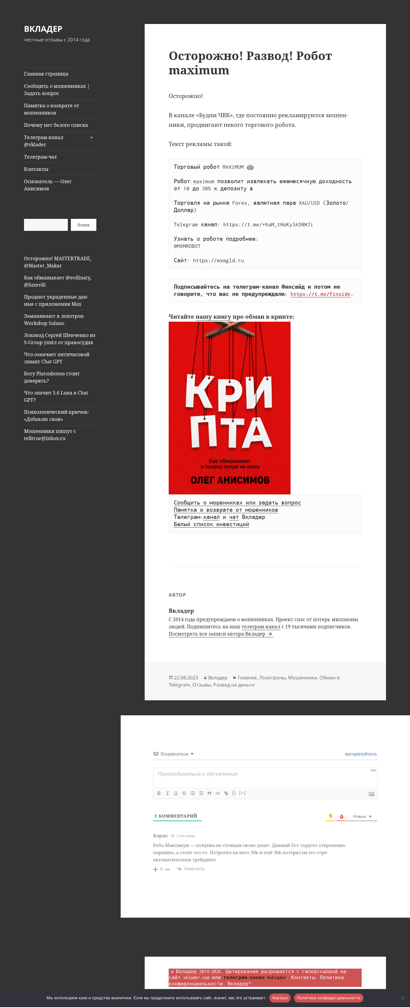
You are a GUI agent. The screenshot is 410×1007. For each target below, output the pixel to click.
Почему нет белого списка (56, 125)
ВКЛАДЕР (43, 28)
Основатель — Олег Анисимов (47, 185)
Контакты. (304, 977)
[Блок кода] (218, 793)
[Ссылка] (226, 793)
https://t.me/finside (321, 294)
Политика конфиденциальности (328, 997)
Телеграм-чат (40, 156)
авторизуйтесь (360, 754)
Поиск (83, 225)
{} (234, 793)
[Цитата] (209, 793)
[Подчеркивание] (176, 793)
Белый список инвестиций (211, 524)
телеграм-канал (260, 626)
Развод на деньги (234, 684)
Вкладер (218, 677)
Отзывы (201, 684)
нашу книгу (213, 316)
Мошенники (302, 677)
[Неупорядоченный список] (201, 793)
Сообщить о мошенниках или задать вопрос (237, 503)
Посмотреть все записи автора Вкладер (218, 633)
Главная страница (46, 73)
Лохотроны (272, 677)
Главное (247, 677)
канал (211, 517)
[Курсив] (167, 793)
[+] (242, 793)
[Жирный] (159, 793)
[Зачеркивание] (184, 793)
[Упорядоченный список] (192, 793)
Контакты (36, 169)
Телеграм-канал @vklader (43, 141)
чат (234, 517)
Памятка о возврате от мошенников (51, 109)
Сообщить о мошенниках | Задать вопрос (57, 90)
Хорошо (280, 997)
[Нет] (402, 998)
